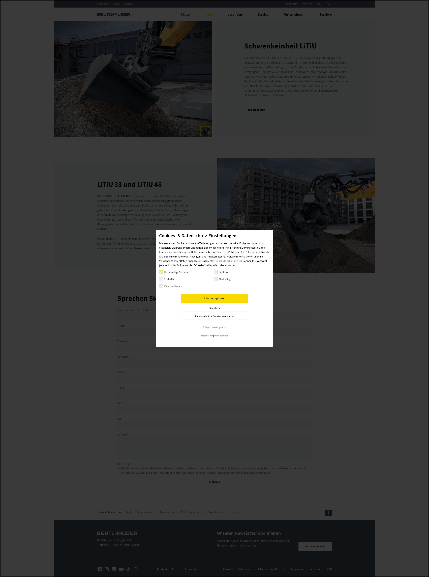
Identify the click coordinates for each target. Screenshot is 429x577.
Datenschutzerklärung (224, 261)
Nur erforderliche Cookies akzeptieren (214, 316)
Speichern (214, 308)
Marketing (225, 279)
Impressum (207, 335)
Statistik (169, 279)
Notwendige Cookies (176, 272)
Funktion (224, 272)
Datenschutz (221, 335)
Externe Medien (173, 286)
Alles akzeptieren (214, 299)
